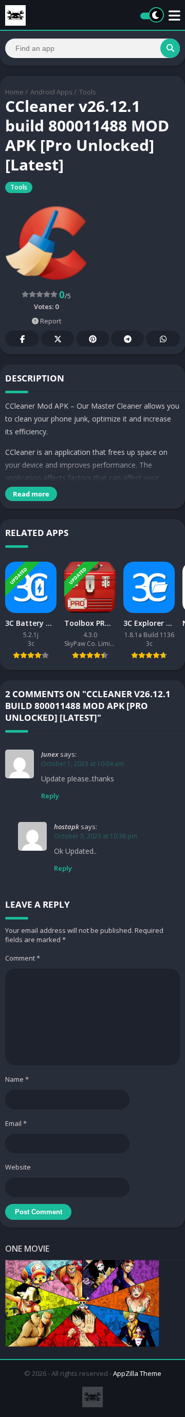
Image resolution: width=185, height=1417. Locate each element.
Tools (87, 92)
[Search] (170, 48)
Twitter (57, 339)
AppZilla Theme (137, 1373)
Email (16, 1123)
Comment (22, 958)
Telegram (127, 339)
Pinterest (92, 339)
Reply (50, 795)
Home (14, 92)
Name (17, 1079)
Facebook (22, 339)
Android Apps (51, 92)
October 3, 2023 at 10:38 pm (95, 836)
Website (18, 1167)
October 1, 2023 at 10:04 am (82, 763)
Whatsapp (163, 339)
